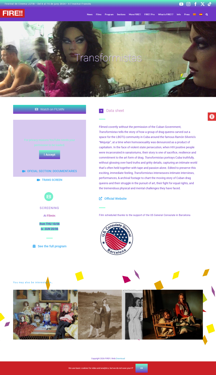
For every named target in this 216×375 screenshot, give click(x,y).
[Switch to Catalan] (194, 14)
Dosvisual (120, 358)
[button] (212, 117)
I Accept (49, 154)
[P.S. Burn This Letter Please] (59, 292)
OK (141, 368)
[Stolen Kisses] (124, 292)
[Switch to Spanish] (200, 14)
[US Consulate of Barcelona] (116, 222)
